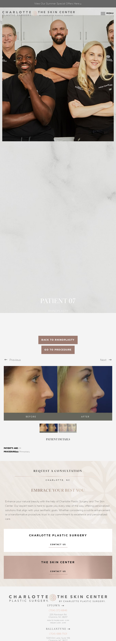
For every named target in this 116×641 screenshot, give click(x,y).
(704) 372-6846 (58, 610)
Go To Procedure (58, 350)
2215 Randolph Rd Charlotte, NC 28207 (58, 616)
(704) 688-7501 (58, 633)
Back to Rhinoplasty (58, 340)
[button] (103, 13)
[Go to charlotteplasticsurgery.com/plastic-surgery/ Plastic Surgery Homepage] (16, 13)
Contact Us (58, 544)
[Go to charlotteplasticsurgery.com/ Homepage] (34, 13)
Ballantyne (56, 629)
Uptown (53, 606)
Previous (15, 359)
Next (103, 359)
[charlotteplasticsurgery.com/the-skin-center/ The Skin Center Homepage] (56, 13)
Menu (110, 13)
